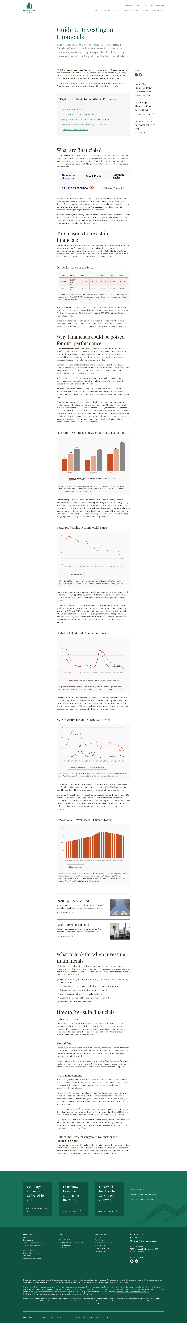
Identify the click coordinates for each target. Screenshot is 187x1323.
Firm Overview (100, 1240)
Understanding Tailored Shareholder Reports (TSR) (90, 1317)
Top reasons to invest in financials (79, 114)
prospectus (114, 1280)
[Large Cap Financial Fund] (120, 931)
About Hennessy (101, 1234)
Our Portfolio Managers (32, 1246)
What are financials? (73, 109)
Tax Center (27, 1256)
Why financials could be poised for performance (86, 119)
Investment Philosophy (103, 1243)
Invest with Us (100, 1246)
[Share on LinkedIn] (136, 74)
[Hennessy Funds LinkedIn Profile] (132, 1261)
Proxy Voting (62, 1317)
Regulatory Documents (32, 1259)
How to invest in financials (75, 129)
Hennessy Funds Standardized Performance (132, 1292)
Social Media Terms (45, 1317)
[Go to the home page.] (29, 7)
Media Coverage (65, 1245)
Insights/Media (64, 1239)
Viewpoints (63, 1248)
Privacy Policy (28, 1317)
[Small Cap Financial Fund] (120, 907)
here (35, 1292)
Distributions (28, 1240)
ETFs (61, 1234)
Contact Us (137, 1234)
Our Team (98, 1237)
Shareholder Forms (30, 1253)
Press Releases (100, 1251)
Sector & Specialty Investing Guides (36, 1243)
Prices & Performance (31, 1237)
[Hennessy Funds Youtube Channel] (136, 1261)
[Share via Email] (140, 74)
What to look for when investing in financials (84, 124)
